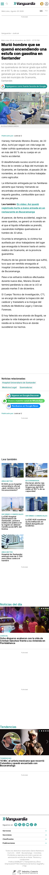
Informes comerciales (12, 514)
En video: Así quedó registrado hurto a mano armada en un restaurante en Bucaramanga (23, 208)
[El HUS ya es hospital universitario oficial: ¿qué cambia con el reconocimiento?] (13, 470)
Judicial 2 (18, 136)
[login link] (46, 4)
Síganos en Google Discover (25, 395)
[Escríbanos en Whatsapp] (35, 824)
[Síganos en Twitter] (19, 824)
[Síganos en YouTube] (27, 824)
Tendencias (5, 758)
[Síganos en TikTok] (31, 824)
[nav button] (2, 3)
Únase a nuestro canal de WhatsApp (25, 401)
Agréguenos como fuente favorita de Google (26, 86)
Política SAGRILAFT (15, 862)
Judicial (16, 33)
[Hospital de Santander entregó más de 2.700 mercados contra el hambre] (13, 541)
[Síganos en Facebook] (15, 824)
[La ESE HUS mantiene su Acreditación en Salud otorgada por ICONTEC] (36, 504)
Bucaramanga (32, 481)
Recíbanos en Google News (25, 406)
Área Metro (7, 481)
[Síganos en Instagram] (23, 824)
